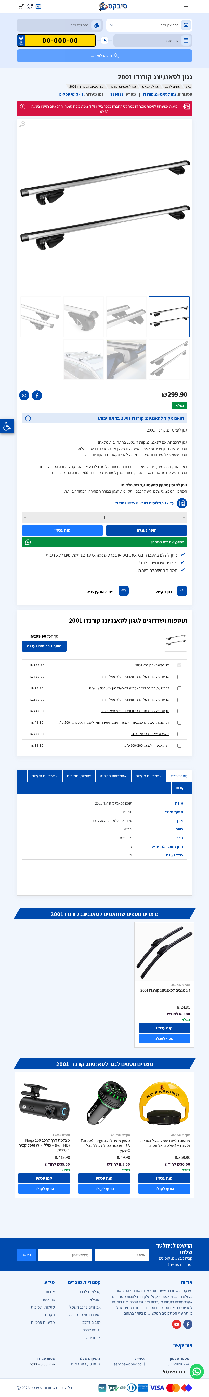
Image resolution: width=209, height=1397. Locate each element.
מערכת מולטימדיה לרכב (81, 1314)
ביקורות (182, 788)
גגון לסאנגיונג (150, 86)
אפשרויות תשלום (45, 776)
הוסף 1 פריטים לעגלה (44, 646)
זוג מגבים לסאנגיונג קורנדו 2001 (165, 990)
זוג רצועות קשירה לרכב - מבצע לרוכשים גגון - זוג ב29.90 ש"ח (129, 688)
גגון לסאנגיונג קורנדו (122, 86)
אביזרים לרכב (90, 1337)
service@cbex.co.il (129, 1364)
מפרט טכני (179, 776)
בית (188, 86)
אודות (50, 1292)
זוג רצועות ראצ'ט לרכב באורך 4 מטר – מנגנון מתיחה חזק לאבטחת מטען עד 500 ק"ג (114, 722)
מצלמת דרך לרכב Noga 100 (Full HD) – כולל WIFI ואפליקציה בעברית (44, 1145)
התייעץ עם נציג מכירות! (167, 542)
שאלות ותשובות (79, 776)
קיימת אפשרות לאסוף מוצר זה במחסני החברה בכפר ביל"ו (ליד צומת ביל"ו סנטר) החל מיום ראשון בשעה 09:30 (104, 109)
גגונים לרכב (172, 86)
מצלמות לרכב (90, 1292)
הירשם (26, 1254)
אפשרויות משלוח (149, 776)
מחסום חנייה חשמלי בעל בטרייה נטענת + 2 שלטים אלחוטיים (165, 1143)
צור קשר (48, 1299)
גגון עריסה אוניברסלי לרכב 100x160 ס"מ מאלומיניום (135, 711)
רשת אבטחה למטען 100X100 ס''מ (146, 745)
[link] (37, 395)
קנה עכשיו (62, 530)
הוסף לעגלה (146, 530)
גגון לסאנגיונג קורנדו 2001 (152, 665)
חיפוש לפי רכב (101, 55)
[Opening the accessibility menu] (7, 426)
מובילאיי (94, 1299)
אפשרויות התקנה (113, 776)
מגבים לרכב (91, 1322)
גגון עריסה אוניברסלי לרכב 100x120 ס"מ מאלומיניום (135, 676)
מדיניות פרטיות (43, 1322)
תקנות (50, 1314)
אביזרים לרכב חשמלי (84, 1307)
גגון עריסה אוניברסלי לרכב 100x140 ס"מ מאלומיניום (135, 699)
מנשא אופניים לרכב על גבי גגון (149, 734)
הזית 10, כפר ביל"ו (85, 1364)
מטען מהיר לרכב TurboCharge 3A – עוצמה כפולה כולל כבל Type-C (105, 1145)
